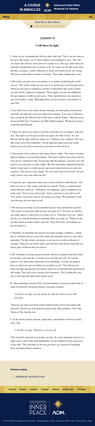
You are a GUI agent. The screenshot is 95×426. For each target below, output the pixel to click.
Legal (90, 421)
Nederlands (68, 389)
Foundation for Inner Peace (24, 421)
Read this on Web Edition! (47, 22)
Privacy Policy (81, 421)
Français (45, 389)
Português (81, 389)
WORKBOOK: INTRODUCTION (30, 377)
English (23, 389)
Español (33, 389)
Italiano (55, 389)
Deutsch (12, 389)
